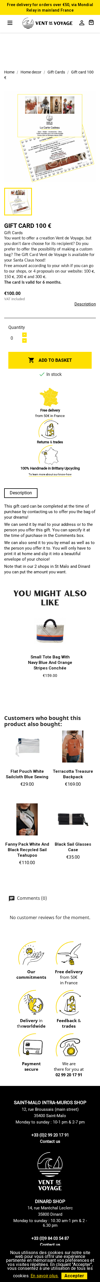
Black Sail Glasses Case (73, 847)
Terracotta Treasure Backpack (73, 774)
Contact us (50, 1141)
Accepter (74, 1275)
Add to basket (50, 360)
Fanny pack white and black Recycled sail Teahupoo (27, 850)
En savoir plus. (45, 1275)
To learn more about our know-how (50, 474)
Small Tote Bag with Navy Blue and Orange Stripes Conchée (50, 663)
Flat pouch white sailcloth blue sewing (27, 774)
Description (85, 304)
